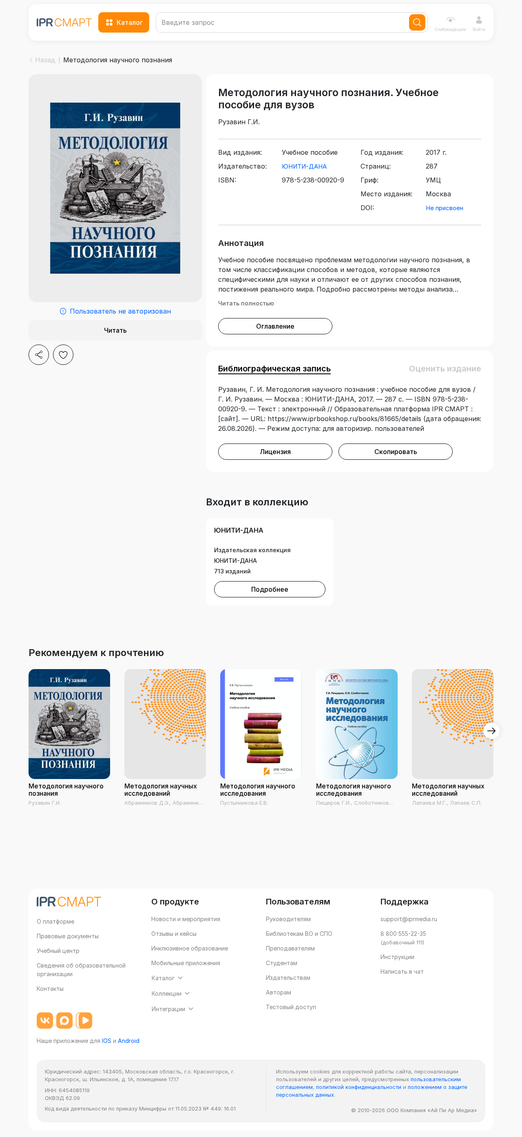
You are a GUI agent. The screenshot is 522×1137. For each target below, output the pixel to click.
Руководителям (288, 918)
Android (128, 1040)
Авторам (278, 992)
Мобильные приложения (185, 962)
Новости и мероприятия (185, 918)
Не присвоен (444, 208)
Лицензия (275, 452)
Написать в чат (402, 971)
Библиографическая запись (274, 368)
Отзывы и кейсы (174, 933)
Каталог (130, 22)
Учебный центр (58, 950)
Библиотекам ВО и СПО (299, 933)
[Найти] (417, 22)
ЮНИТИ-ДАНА (304, 166)
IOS (106, 1040)
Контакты (50, 988)
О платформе (55, 921)
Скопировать (395, 452)
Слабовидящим (450, 29)
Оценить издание (445, 368)
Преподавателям (290, 948)
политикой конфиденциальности (358, 1087)
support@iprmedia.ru (408, 918)
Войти (479, 29)
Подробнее (269, 589)
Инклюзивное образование (189, 948)
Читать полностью (246, 303)
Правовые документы (68, 936)
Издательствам (288, 977)
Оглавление (275, 326)
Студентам (281, 962)
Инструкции (397, 956)
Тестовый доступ (291, 1006)
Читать (115, 330)
